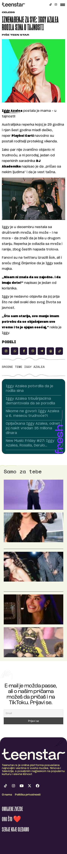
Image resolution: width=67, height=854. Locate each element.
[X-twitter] (29, 785)
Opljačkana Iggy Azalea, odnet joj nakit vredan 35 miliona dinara (33, 428)
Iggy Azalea (34, 366)
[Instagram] (55, 4)
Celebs (8, 13)
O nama (7, 794)
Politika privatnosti (28, 794)
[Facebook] (37, 785)
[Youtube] (21, 785)
